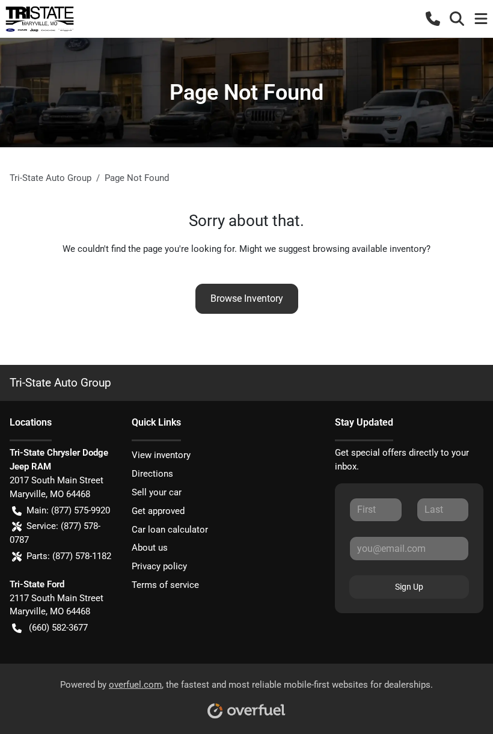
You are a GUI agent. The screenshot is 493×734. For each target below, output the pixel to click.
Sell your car (157, 492)
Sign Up (409, 587)
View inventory (161, 455)
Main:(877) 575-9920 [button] (68, 510)
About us (150, 547)
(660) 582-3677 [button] (58, 627)
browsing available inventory (369, 248)
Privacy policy (159, 566)
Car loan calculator (170, 529)
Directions (152, 473)
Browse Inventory (246, 298)
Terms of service (165, 585)
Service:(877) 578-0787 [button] (55, 533)
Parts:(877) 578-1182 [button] (68, 556)
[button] (433, 19)
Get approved (158, 511)
